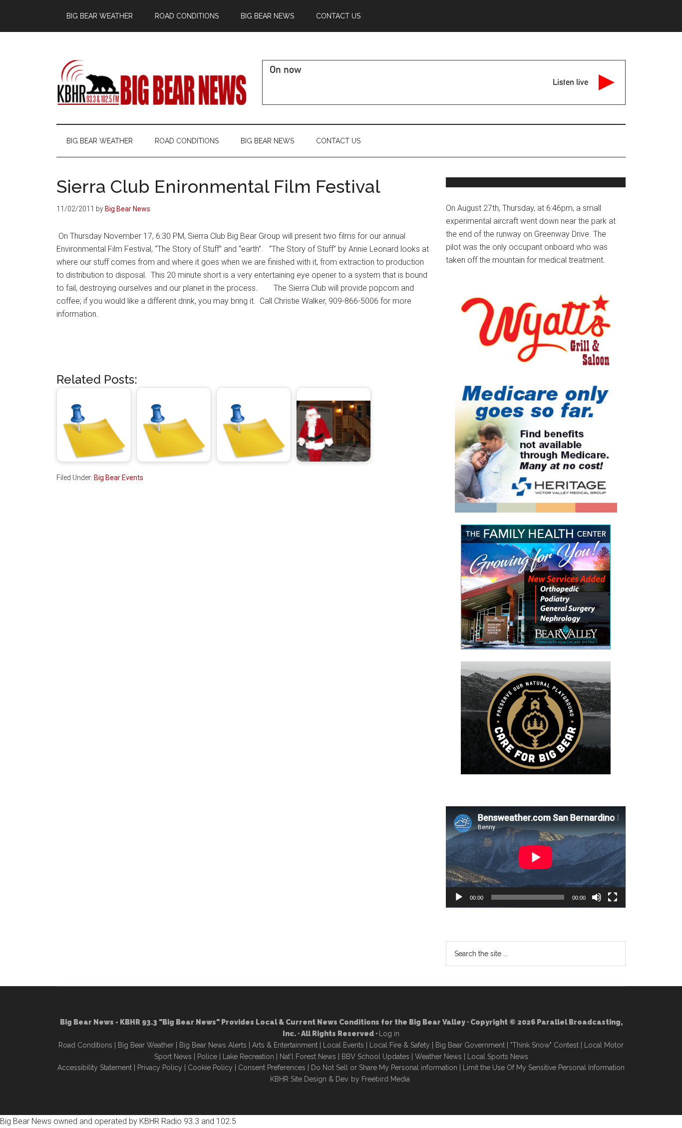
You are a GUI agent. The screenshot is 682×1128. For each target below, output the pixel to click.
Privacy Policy (159, 1068)
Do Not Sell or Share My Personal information (384, 1068)
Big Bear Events (118, 478)
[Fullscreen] (613, 897)
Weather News (438, 1057)
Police (207, 1057)
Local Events (343, 1045)
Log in (389, 1034)
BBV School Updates (375, 1057)
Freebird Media (385, 1079)
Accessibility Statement (94, 1068)
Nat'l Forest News (308, 1057)
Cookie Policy (210, 1068)
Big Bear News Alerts (213, 1045)
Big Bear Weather (146, 1045)
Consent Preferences (272, 1068)
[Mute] (597, 897)
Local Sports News (497, 1057)
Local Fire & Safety (399, 1045)
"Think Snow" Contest (544, 1045)
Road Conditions (85, 1045)
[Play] (459, 897)
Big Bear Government (470, 1045)
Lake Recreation (248, 1057)
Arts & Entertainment (285, 1045)
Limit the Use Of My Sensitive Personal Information (544, 1068)
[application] (536, 857)
